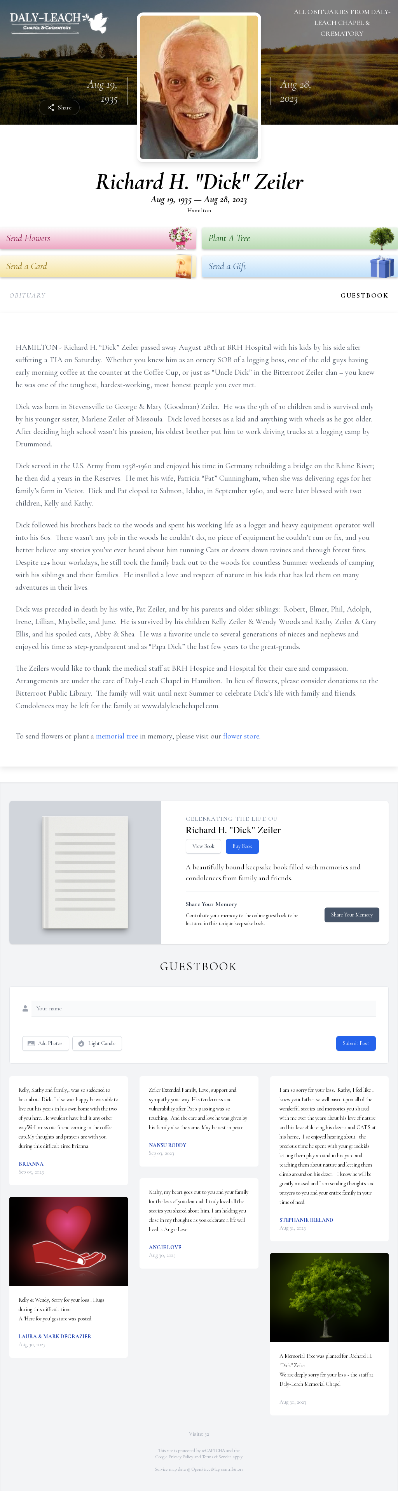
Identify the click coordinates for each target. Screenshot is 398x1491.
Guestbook (364, 295)
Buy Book (242, 846)
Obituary (27, 295)
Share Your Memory (352, 914)
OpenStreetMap (206, 1469)
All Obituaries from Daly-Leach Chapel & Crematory (342, 22)
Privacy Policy (181, 1456)
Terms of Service (217, 1456)
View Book (203, 846)
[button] (68, 1241)
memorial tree (117, 736)
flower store (241, 736)
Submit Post (356, 1043)
